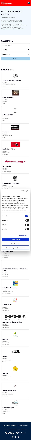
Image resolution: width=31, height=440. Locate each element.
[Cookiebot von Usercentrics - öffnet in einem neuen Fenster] (23, 191)
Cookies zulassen (15, 239)
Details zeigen (22, 235)
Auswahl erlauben (15, 243)
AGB (6, 429)
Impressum (24, 429)
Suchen (15, 59)
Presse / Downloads (11, 425)
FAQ (4, 425)
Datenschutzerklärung (13, 429)
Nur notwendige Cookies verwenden (15, 248)
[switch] (27, 220)
